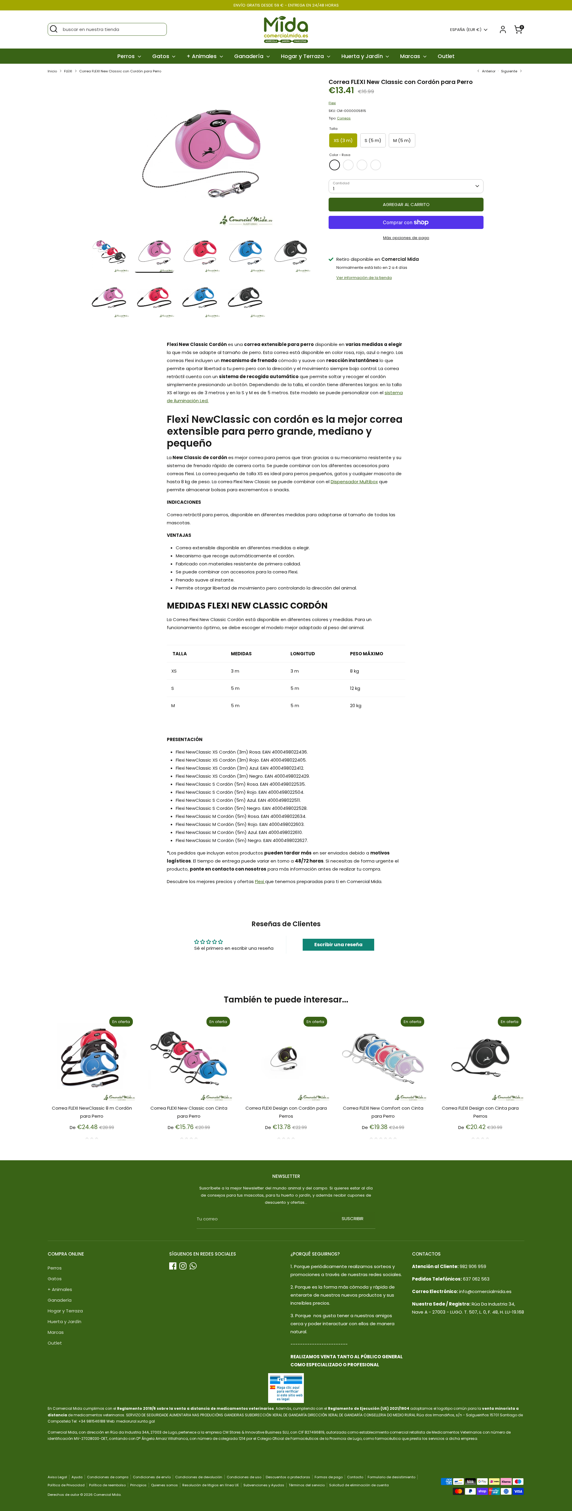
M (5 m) (402, 140)
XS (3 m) (343, 140)
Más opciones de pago (406, 238)
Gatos (161, 56)
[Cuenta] (503, 29)
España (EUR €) (465, 29)
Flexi (332, 103)
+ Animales (202, 56)
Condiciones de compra (107, 1477)
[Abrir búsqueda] (54, 29)
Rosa (334, 165)
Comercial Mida (107, 1494)
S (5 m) (373, 140)
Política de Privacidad (66, 1485)
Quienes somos (164, 1485)
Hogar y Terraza (303, 56)
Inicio (52, 71)
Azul (362, 165)
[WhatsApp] (193, 1266)
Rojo (348, 165)
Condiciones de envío (152, 1477)
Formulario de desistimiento (391, 1477)
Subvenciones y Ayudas (263, 1485)
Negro (375, 165)
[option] (199, 155)
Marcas (411, 56)
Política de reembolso (107, 1485)
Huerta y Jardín (362, 56)
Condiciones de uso (244, 1477)
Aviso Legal (57, 1477)
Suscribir (352, 1218)
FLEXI (68, 71)
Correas (344, 118)
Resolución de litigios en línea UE (210, 1485)
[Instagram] (182, 1266)
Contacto (355, 1477)
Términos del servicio (307, 1485)
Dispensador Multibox (354, 481)
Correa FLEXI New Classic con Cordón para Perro (120, 71)
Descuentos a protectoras (288, 1477)
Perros (126, 56)
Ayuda (77, 1477)
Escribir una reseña (338, 944)
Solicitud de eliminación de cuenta (359, 1485)
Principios (138, 1485)
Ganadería (249, 56)
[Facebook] (172, 1266)
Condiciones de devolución (198, 1477)
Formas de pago (329, 1477)
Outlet (446, 56)
